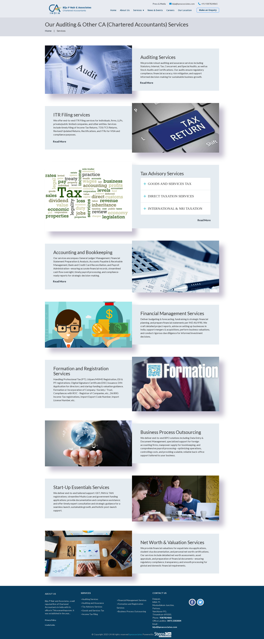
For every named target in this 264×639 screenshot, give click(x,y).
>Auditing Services (89, 599)
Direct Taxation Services (171, 196)
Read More (145, 82)
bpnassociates (135, 634)
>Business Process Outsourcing (131, 611)
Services (137, 10)
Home (113, 10)
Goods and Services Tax (169, 184)
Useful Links (50, 625)
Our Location (185, 10)
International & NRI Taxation (175, 208)
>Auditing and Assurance (92, 603)
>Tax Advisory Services (91, 606)
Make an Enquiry (208, 10)
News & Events (155, 10)
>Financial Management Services (131, 600)
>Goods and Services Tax (92, 610)
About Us (125, 10)
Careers (170, 10)
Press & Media (159, 4)
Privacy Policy (50, 620)
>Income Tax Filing (89, 614)
